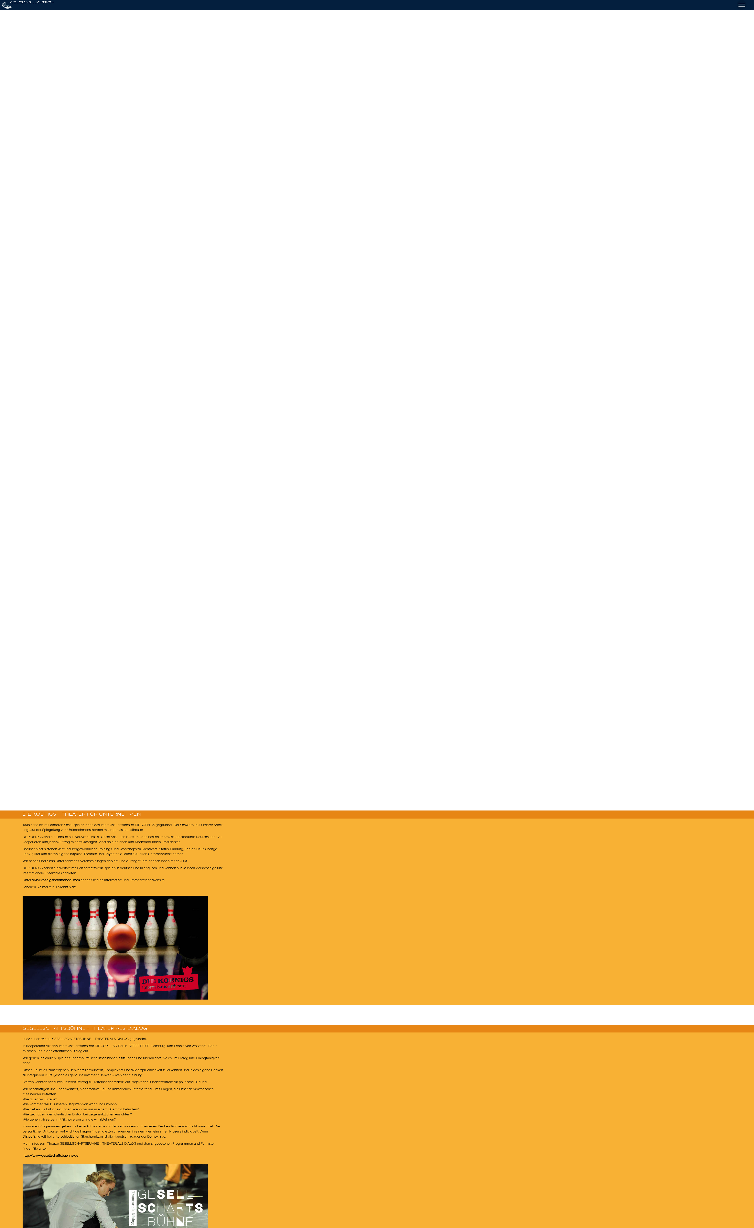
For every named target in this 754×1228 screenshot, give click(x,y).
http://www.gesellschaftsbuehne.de (50, 1155)
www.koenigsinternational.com (56, 880)
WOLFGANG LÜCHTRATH (32, 2)
